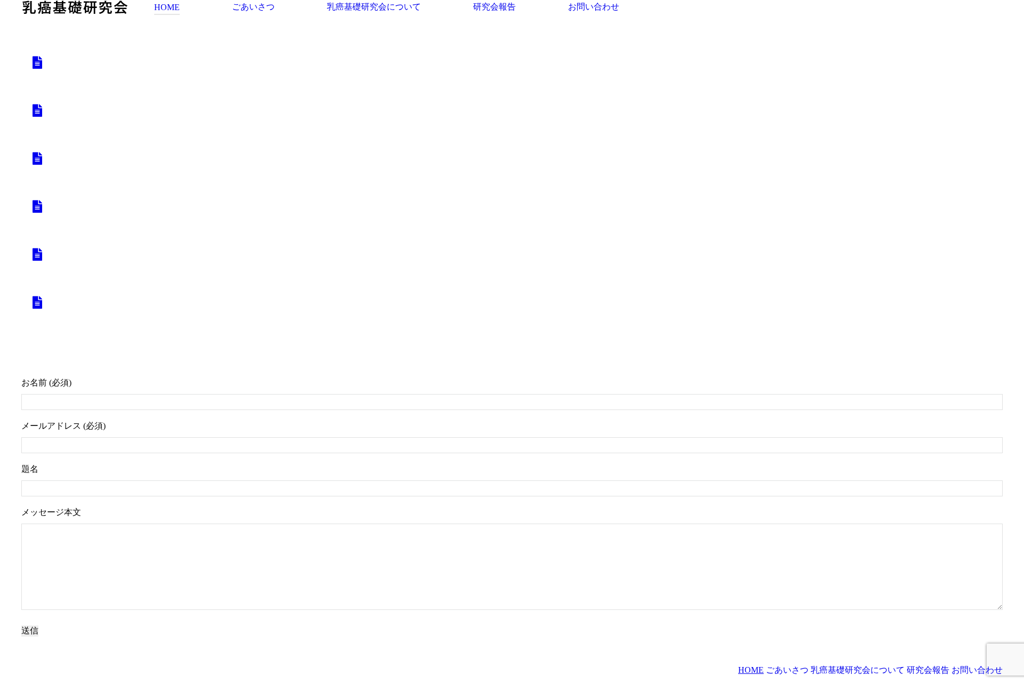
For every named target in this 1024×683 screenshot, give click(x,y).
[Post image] (37, 62)
